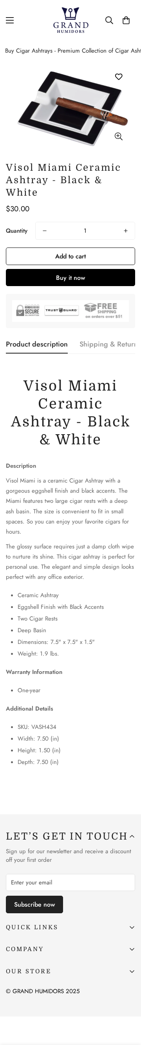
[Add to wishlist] (118, 77)
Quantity (16, 230)
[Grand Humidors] (71, 20)
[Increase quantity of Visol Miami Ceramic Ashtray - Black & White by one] (126, 230)
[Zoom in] (118, 136)
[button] (126, 20)
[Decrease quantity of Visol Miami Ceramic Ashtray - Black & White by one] (45, 230)
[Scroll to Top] (127, 1003)
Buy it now (70, 277)
